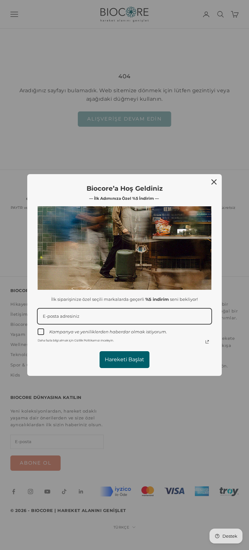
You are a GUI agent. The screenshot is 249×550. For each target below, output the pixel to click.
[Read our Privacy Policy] (207, 342)
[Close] (214, 182)
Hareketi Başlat (124, 359)
